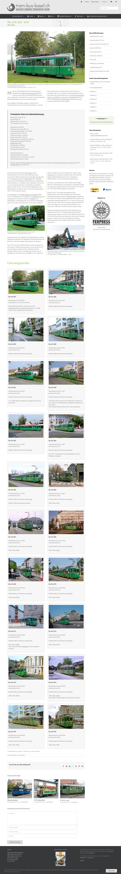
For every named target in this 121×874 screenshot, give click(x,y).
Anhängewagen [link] (14, 165)
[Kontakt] (111, 2)
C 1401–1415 (64, 806)
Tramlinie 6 (93, 111)
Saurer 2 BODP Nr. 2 (95, 48)
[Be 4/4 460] (66, 319)
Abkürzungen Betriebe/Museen (15, 858)
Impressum (91, 859)
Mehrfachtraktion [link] (71, 197)
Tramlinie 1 (93, 91)
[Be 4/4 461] (26, 362)
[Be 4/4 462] (66, 226)
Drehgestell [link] (25, 647)
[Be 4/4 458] (66, 271)
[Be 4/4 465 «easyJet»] (26, 464)
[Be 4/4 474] (66, 657)
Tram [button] (31, 16)
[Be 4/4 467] (26, 511)
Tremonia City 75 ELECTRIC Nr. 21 (99, 44)
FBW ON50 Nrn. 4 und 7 (97, 36)
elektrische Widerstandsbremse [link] (24, 163)
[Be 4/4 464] (66, 415)
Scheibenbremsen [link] (37, 197)
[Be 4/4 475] (26, 706)
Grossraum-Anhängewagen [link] (61, 99)
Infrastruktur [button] (65, 16)
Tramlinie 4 (93, 99)
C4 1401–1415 (70, 792)
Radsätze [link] (33, 199)
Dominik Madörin (13, 755)
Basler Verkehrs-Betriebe (29, 93)
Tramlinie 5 (93, 107)
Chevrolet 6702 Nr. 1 (96, 52)
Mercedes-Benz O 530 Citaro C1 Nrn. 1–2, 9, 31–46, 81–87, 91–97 (101, 147)
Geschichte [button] (18, 16)
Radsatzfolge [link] (14, 143)
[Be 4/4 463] (26, 207)
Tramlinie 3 (93, 103)
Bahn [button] (41, 16)
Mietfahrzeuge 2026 (96, 67)
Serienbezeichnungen (12, 864)
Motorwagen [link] (28, 173)
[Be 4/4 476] (66, 706)
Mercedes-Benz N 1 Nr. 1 (97, 40)
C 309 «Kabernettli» (17, 789)
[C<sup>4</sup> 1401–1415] (72, 792)
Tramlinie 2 (93, 95)
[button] (9, 282)
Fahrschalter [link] (39, 201)
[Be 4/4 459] (26, 319)
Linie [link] (81, 201)
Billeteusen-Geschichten (97, 63)
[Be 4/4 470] (66, 559)
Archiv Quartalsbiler (12, 865)
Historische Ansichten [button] (97, 16)
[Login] (116, 2)
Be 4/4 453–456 (17, 179)
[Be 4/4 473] (26, 657)
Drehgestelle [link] (13, 195)
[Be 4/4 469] (26, 559)
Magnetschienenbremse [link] (61, 163)
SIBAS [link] (30, 253)
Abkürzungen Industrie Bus (14, 862)
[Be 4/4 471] (26, 606)
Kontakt (82, 867)
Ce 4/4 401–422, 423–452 (36, 177)
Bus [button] (51, 16)
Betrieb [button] (80, 16)
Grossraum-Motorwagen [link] (69, 97)
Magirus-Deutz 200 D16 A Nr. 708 (99, 71)
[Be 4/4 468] (66, 511)
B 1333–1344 (38, 800)
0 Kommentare (21, 755)
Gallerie (22, 789)
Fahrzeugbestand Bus (96, 87)
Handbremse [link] (71, 163)
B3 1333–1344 (44, 789)
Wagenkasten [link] (28, 179)
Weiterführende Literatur (60, 856)
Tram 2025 (93, 60)
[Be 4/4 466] (66, 464)
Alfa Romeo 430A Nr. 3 (96, 56)
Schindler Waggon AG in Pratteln (29, 195)
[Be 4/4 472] (66, 606)
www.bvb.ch (83, 864)
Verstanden (111, 871)
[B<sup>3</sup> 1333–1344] (46, 789)
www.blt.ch (91, 864)
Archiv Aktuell (11, 867)
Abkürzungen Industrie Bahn (14, 860)
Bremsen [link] (12, 163)
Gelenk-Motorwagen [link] (76, 95)
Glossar (9, 856)
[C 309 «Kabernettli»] (19, 789)
